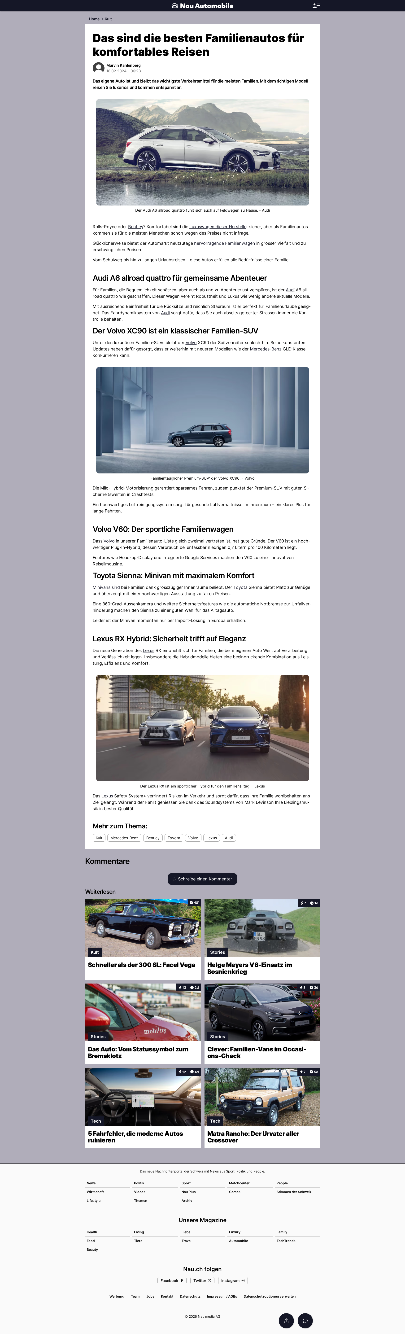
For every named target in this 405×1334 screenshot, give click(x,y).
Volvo (191, 342)
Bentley (135, 226)
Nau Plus (189, 1192)
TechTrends (286, 1241)
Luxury (234, 1232)
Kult (108, 19)
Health (92, 1232)
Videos (139, 1192)
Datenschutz (190, 1296)
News (91, 1183)
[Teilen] (286, 1320)
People (282, 1183)
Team (135, 1296)
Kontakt (167, 1296)
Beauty (92, 1249)
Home (94, 19)
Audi (290, 289)
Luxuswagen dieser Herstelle (217, 226)
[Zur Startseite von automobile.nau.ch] (202, 5)
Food (91, 1241)
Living (139, 1232)
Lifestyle (93, 1200)
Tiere (138, 1241)
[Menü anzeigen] (316, 6)
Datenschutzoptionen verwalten (270, 1296)
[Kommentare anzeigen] (305, 1320)
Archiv (187, 1200)
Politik (139, 1183)
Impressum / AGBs (222, 1296)
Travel (187, 1241)
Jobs (150, 1296)
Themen (140, 1200)
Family (282, 1232)
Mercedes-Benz (266, 348)
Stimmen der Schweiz (294, 1192)
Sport (186, 1183)
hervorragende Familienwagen (224, 243)
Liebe (186, 1232)
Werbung (116, 1296)
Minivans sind (106, 587)
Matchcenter (239, 1183)
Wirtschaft (95, 1192)
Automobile (238, 1241)
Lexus (148, 650)
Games (234, 1192)
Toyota (240, 587)
